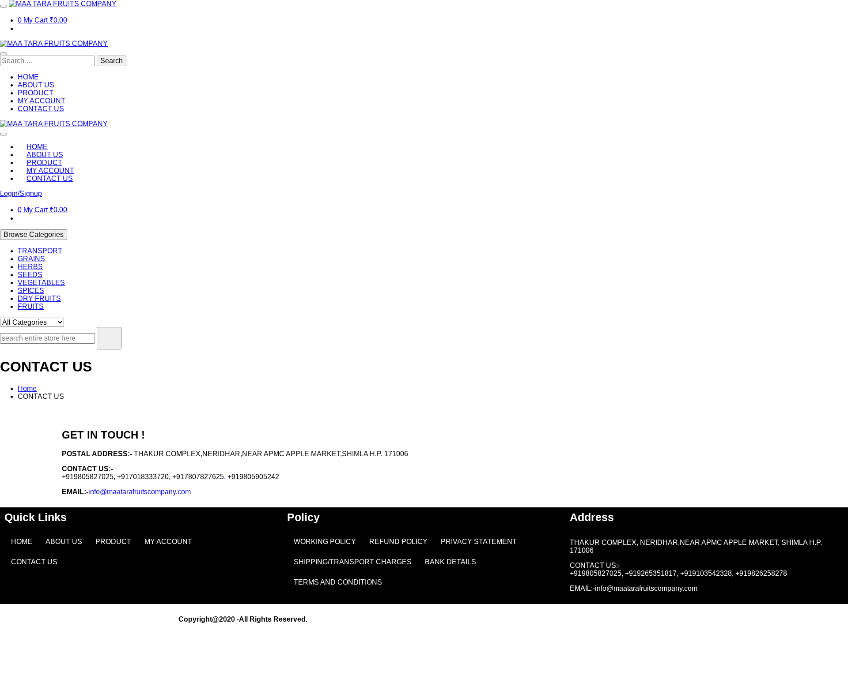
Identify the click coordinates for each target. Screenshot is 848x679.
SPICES (31, 290)
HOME (21, 541)
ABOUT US (63, 541)
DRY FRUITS (39, 298)
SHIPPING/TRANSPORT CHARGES (353, 562)
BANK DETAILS (450, 562)
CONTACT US (34, 562)
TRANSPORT (40, 251)
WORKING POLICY (325, 541)
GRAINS (31, 259)
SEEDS (30, 274)
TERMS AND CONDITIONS (338, 582)
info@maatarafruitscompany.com (139, 491)
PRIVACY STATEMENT (479, 541)
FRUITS (31, 306)
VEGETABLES (41, 282)
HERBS (30, 266)
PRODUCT (113, 541)
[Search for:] (48, 60)
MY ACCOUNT (168, 541)
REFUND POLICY (398, 541)
